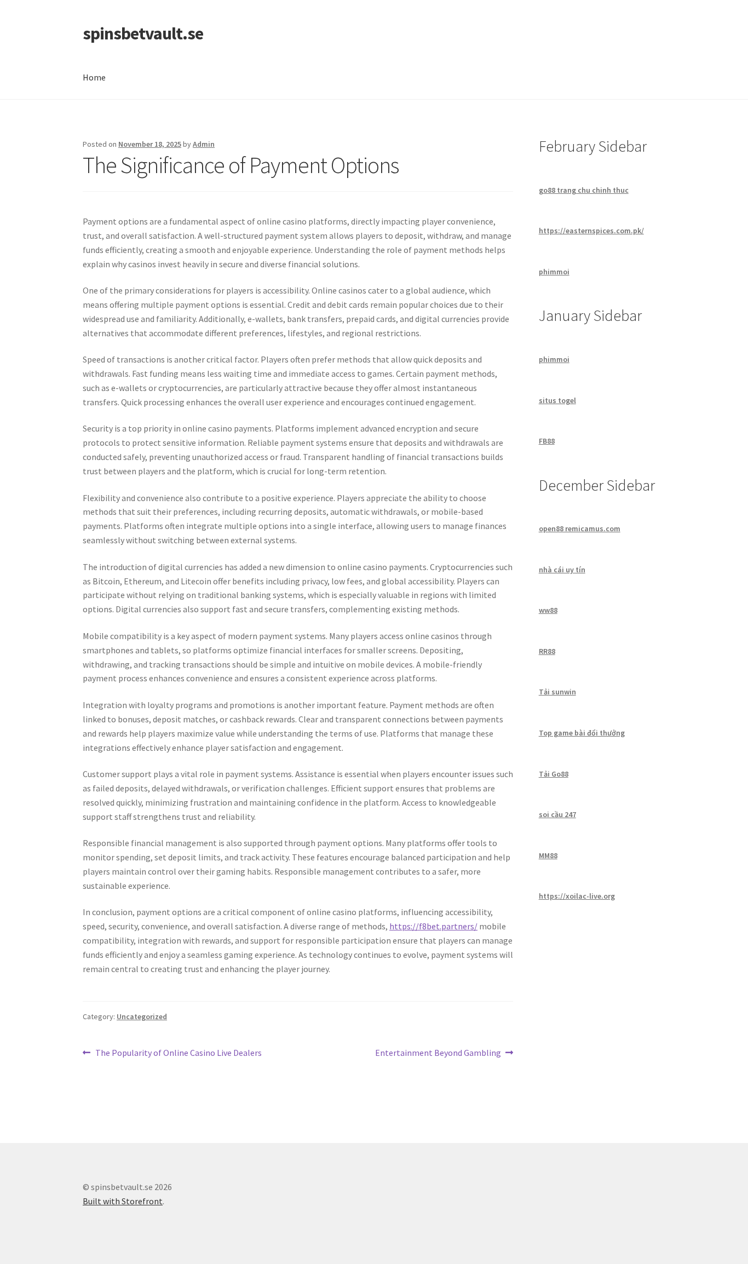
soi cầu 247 (557, 814)
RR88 (547, 651)
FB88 (547, 441)
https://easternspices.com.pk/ (591, 230)
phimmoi (554, 272)
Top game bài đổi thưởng (582, 733)
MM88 (548, 855)
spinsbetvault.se (143, 33)
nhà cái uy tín (562, 569)
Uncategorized (142, 1016)
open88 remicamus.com (579, 528)
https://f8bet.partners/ (433, 926)
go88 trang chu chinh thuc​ (584, 190)
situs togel (557, 400)
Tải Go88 (553, 774)
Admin (204, 144)
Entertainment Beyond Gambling (438, 1053)
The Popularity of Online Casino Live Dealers (178, 1053)
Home (94, 77)
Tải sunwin (557, 692)
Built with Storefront (123, 1201)
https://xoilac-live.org (577, 896)
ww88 (548, 610)
